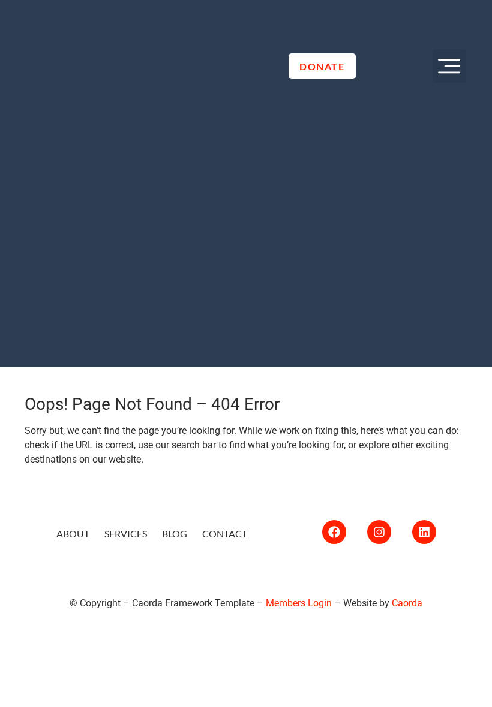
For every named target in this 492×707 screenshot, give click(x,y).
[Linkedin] (424, 532)
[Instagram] (379, 532)
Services (125, 533)
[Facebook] (334, 532)
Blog (174, 533)
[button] (449, 66)
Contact (224, 533)
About (72, 533)
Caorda (407, 603)
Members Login (299, 603)
